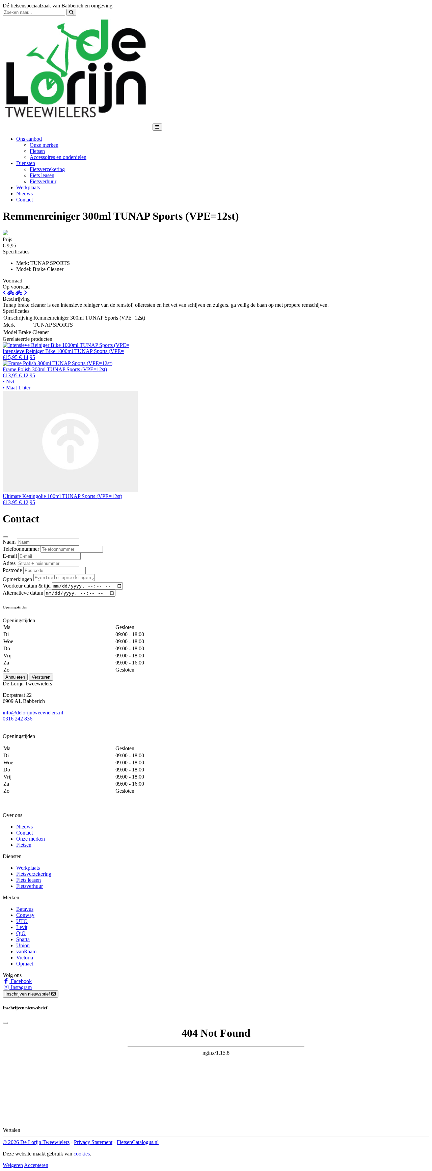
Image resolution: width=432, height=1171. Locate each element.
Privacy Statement (93, 1142)
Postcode (12, 570)
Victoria (24, 957)
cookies (82, 1153)
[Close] (5, 537)
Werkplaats (28, 187)
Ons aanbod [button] (29, 139)
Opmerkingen (17, 579)
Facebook (20, 981)
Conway (25, 915)
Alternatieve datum (23, 593)
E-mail (10, 556)
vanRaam (26, 951)
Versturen (41, 677)
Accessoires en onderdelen (58, 157)
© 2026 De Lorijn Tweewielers (36, 1142)
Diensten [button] (25, 163)
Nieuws (24, 193)
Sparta (23, 939)
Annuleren (15, 677)
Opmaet (24, 963)
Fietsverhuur (43, 181)
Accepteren (36, 1165)
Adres (9, 563)
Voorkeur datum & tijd (27, 586)
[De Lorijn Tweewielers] (78, 127)
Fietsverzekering (47, 169)
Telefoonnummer (21, 549)
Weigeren (13, 1165)
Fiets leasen (42, 175)
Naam (9, 542)
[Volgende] (21, 293)
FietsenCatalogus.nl (138, 1142)
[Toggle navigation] (157, 127)
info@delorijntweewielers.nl (33, 712)
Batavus (24, 909)
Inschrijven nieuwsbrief (28, 994)
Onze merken (44, 145)
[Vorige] (9, 293)
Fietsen (37, 151)
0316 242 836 (17, 718)
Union (23, 945)
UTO (22, 921)
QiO (21, 933)
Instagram (20, 987)
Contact (24, 199)
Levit (21, 927)
